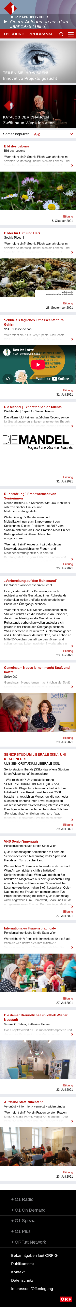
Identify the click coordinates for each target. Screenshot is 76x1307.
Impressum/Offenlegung (32, 1289)
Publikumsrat (22, 1264)
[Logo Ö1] (10, 8)
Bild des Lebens (16, 146)
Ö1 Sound (14, 34)
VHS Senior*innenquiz (21, 841)
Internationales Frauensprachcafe (30, 928)
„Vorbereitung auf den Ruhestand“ (31, 581)
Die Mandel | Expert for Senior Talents (33, 407)
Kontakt (18, 1272)
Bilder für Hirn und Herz (22, 233)
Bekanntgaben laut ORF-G (34, 1255)
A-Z (37, 134)
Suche (61, 34)
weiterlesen (38, 163)
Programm (40, 34)
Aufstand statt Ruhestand (24, 1102)
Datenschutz (22, 1280)
